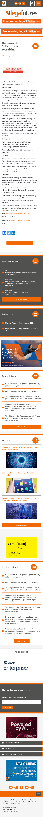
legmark (16, 811)
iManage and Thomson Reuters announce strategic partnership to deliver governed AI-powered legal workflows (20, 407)
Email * (5, 702)
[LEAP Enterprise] (21, 665)
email (4, 210)
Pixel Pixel (13, 809)
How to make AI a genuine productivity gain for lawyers (22, 385)
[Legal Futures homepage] (22, 13)
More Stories (21, 427)
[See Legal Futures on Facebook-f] (23, 3)
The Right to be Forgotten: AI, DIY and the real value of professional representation (22, 418)
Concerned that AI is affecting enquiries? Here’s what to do (20, 448)
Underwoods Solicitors (12, 225)
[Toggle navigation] (38, 3)
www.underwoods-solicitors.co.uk (19, 220)
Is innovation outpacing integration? (21, 391)
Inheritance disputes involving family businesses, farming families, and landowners (20, 283)
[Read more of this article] (21, 460)
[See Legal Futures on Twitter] (16, 3)
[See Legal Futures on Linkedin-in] (19, 3)
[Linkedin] (13, 233)
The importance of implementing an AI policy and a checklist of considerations (23, 397)
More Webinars (21, 299)
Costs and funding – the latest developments (17, 293)
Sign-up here (7, 707)
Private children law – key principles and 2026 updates (21, 273)
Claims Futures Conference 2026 (20, 323)
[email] (21, 702)
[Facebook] (4, 233)
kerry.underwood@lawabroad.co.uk (17, 213)
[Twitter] (9, 233)
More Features (21, 525)
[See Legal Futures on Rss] (32, 787)
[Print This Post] (41, 39)
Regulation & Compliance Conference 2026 (22, 330)
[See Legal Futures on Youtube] (27, 787)
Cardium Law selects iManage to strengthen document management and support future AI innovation (22, 631)
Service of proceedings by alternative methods (19, 474)
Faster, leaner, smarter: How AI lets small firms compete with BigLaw (21, 499)
